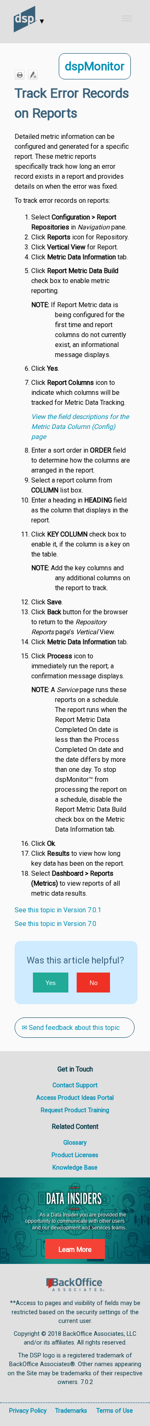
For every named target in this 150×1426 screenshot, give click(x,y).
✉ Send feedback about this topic (71, 1028)
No (94, 982)
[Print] (20, 75)
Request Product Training (75, 1110)
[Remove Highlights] (33, 75)
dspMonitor (95, 66)
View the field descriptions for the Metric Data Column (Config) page (80, 427)
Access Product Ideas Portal (75, 1097)
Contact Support (75, 1085)
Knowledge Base (75, 1167)
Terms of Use (114, 1410)
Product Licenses (75, 1155)
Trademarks (71, 1410)
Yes (50, 982)
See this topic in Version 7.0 (55, 924)
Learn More (75, 1250)
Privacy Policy (28, 1410)
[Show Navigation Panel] (132, 18)
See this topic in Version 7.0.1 (58, 910)
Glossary (75, 1142)
